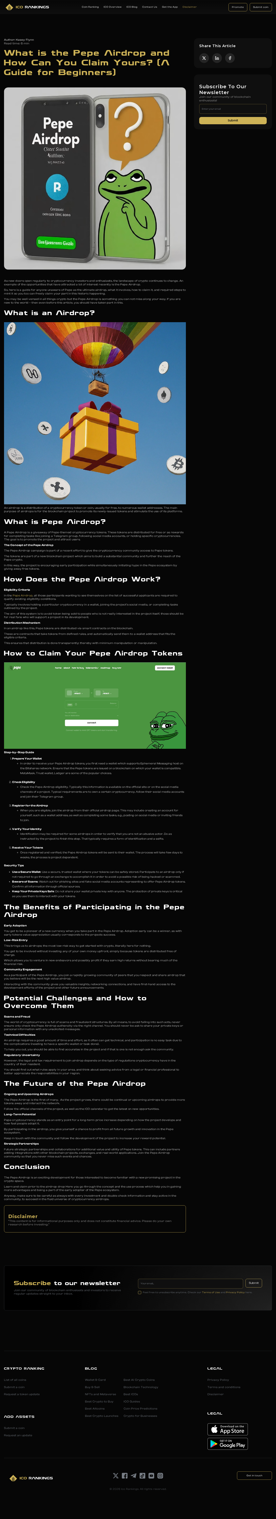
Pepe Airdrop (23, 595)
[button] (90, 7)
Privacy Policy (235, 1292)
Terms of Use (211, 1292)
